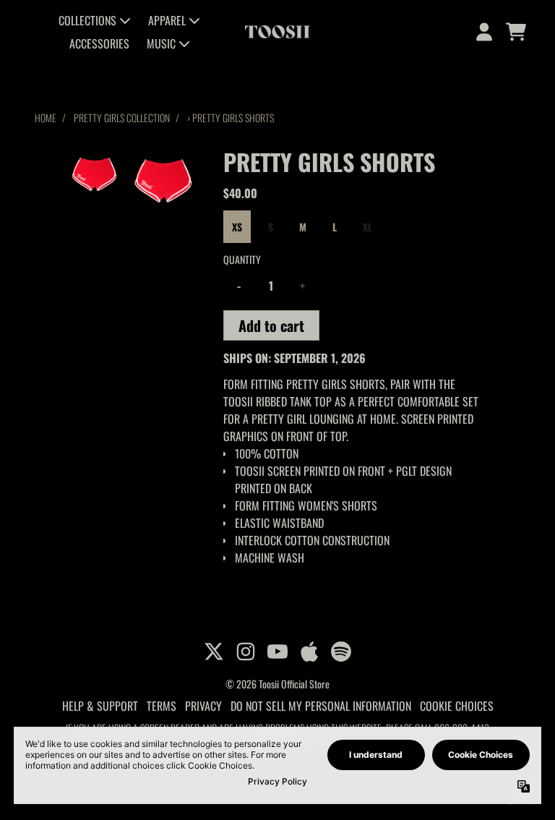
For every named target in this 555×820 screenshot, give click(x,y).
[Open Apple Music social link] (309, 651)
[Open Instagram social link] (246, 651)
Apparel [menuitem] (167, 20)
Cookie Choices (457, 705)
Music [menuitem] (161, 43)
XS (237, 226)
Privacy (203, 705)
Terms (161, 705)
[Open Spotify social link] (341, 651)
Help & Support (100, 705)
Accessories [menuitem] (99, 43)
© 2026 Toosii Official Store (277, 683)
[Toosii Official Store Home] (277, 31)
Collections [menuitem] (87, 20)
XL (367, 226)
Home (45, 117)
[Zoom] (163, 179)
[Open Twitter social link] (214, 651)
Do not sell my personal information (321, 705)
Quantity (242, 259)
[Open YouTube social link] (277, 651)
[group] (94, 173)
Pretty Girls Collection (122, 117)
